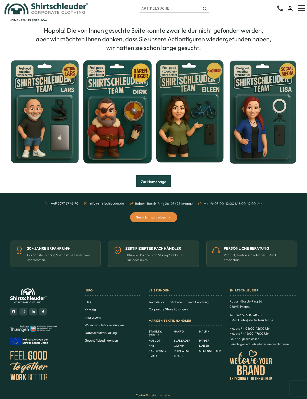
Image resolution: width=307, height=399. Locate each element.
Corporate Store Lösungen (168, 309)
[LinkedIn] (33, 311)
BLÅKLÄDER (182, 340)
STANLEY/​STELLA (155, 333)
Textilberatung (198, 302)
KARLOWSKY (157, 351)
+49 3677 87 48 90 (64, 203)
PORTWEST (182, 351)
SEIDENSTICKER (210, 351)
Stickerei (176, 302)
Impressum (93, 317)
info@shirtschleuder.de (106, 203)
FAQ (88, 302)
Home (14, 20)
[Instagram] (23, 311)
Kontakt (90, 310)
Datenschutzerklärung (101, 333)
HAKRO (179, 331)
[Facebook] (13, 311)
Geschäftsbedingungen (101, 340)
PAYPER (204, 340)
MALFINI (204, 331)
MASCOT (155, 340)
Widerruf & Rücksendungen (104, 325)
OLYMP (179, 345)
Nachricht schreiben (151, 217)
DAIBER (204, 345)
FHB (151, 345)
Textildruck (157, 302)
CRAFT (178, 356)
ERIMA (153, 356)
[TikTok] (43, 311)
